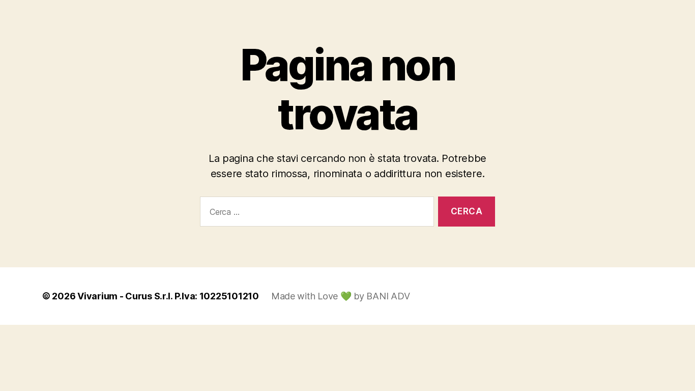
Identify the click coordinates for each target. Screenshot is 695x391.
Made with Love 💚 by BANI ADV (340, 296)
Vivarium (97, 296)
